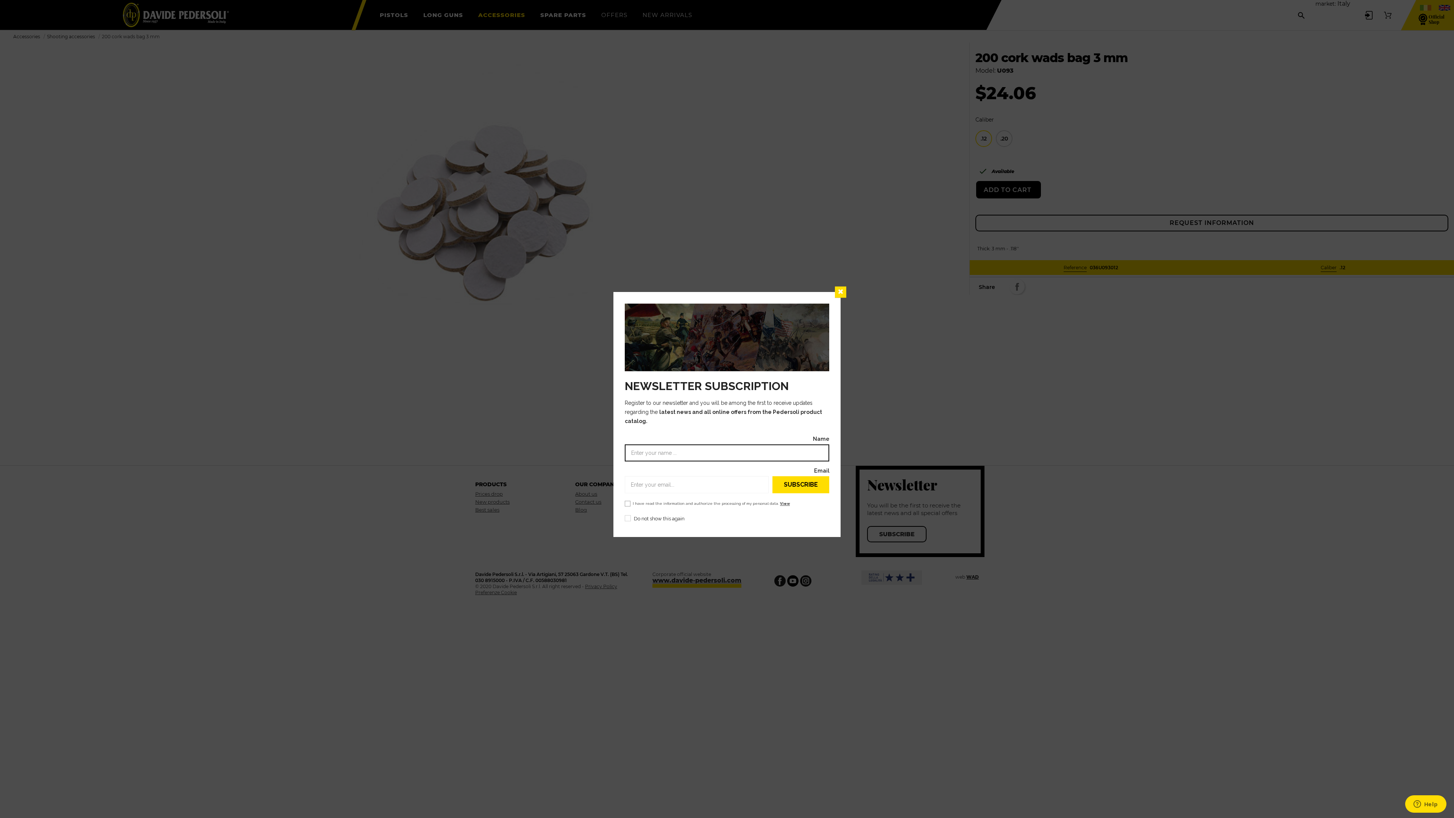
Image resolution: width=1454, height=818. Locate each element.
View (785, 504)
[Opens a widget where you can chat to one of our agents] (1425, 804)
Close (840, 292)
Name (821, 439)
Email (821, 471)
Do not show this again (659, 519)
